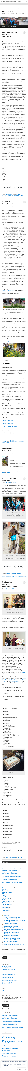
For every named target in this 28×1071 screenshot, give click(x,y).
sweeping (6, 673)
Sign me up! (5, 1005)
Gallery (4, 446)
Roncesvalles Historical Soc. (8, 974)
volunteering (17, 576)
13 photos (21, 456)
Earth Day (19, 573)
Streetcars (4, 909)
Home (3, 26)
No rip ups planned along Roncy (11, 941)
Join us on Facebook (6, 966)
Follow (4, 957)
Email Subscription (6, 995)
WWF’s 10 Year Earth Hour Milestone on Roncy (12, 882)
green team (18, 194)
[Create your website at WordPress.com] (14, 1)
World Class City (6, 983)
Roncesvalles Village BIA (7, 977)
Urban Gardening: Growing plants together (11, 876)
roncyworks (16, 195)
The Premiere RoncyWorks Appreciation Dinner (9, 584)
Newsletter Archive (6, 967)
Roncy (12, 195)
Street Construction (6, 906)
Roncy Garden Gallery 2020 (7, 449)
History (3, 895)
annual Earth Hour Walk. (15, 681)
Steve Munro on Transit (7, 979)
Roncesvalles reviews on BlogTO (9, 976)
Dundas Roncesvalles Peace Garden (9, 426)
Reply (7, 442)
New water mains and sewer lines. (11, 932)
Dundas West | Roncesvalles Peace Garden (11, 878)
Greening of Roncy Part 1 (7, 420)
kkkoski (14, 482)
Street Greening (12, 471)
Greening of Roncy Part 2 (7, 423)
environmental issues (6, 574)
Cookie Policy (5, 1065)
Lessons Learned (6, 898)
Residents (19, 440)
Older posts (5, 862)
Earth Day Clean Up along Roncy (9, 479)
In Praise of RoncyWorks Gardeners (10, 202)
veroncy (14, 206)
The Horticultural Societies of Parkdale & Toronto (13, 980)
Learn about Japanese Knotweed (9, 879)
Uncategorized (9, 194)
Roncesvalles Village (10, 576)
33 (24, 32)
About (8, 26)
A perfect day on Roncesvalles (10, 923)
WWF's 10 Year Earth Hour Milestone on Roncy (12, 1027)
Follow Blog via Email (7, 947)
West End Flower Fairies (7, 982)
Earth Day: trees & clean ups (8, 881)
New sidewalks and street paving (11, 935)
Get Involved (13, 26)
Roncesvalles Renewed (7, 901)
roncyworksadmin (16, 39)
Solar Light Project (6, 904)
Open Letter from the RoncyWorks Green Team (9, 34)
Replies (22, 195)
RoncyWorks (7, 11)
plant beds (23, 672)
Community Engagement (11, 440)
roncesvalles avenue (6, 195)
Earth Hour (4, 890)
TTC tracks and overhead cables (11, 933)
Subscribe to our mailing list (8, 969)
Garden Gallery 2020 (6, 341)
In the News (4, 896)
